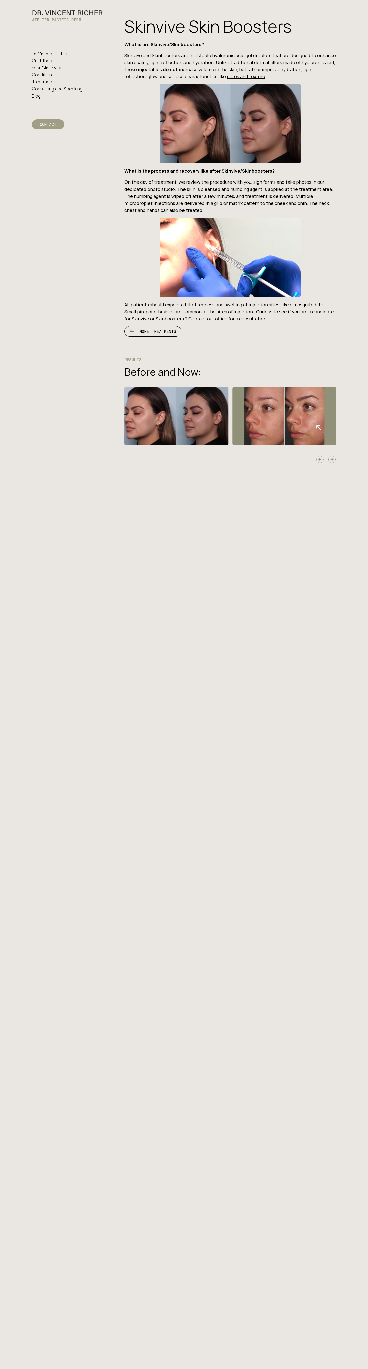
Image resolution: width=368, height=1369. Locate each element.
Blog (36, 96)
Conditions (43, 75)
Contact (48, 124)
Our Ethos (42, 61)
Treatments (44, 82)
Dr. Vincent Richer (50, 54)
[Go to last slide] (320, 459)
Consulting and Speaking (57, 89)
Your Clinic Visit (47, 68)
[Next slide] (332, 459)
